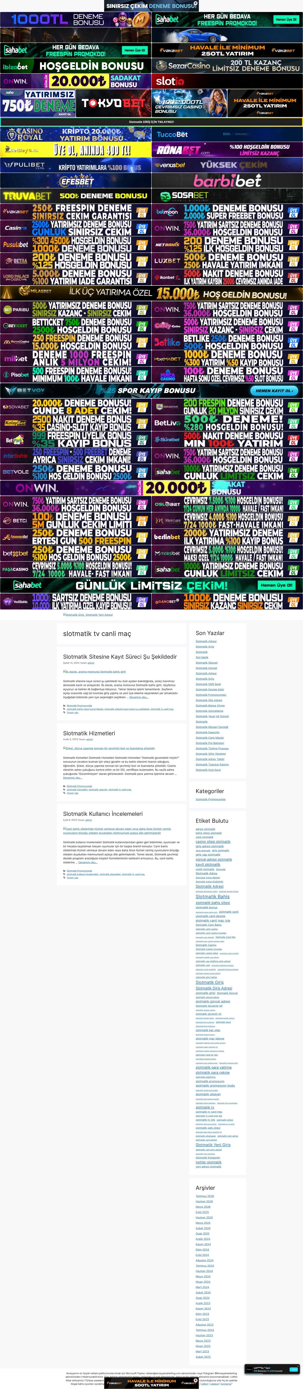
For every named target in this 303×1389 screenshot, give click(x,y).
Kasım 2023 (203, 1308)
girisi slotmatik (203, 850)
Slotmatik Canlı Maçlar (210, 737)
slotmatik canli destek (210, 916)
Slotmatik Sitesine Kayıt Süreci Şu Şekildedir (120, 656)
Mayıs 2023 (203, 1340)
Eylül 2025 (202, 1212)
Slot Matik (202, 657)
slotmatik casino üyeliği (229, 953)
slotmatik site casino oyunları (207, 1099)
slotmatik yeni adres (227, 1136)
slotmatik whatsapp (206, 1136)
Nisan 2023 (203, 1346)
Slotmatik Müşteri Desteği (212, 727)
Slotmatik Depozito (208, 732)
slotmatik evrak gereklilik (206, 970)
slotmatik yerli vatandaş (205, 1154)
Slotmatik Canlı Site (225, 937)
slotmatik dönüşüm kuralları (223, 965)
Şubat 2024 (203, 1292)
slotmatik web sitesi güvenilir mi (209, 1132)
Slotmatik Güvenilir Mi (209, 1005)
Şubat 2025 (203, 1228)
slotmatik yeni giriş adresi (209, 1149)
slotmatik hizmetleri (77, 789)
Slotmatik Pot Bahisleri (210, 743)
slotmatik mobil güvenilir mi (207, 1047)
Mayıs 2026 (203, 1206)
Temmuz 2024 (205, 1265)
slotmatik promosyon (210, 1081)
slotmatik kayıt (223, 1022)
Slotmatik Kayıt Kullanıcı (205, 1026)
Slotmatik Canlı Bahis (209, 924)
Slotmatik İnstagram (208, 1157)
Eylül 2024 (202, 1255)
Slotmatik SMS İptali (208, 684)
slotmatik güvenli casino (205, 1010)
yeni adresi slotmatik (208, 1166)
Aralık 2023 (203, 1303)
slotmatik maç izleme (210, 1038)
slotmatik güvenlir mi (208, 1013)
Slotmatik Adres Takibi (210, 759)
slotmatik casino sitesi (207, 953)
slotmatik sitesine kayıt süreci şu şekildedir (126, 709)
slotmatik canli (228, 911)
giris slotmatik (220, 850)
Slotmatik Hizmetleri (89, 733)
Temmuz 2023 (205, 1330)
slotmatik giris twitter (206, 977)
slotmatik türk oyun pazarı (206, 1124)
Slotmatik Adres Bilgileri (208, 877)
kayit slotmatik (208, 864)
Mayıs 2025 (203, 1222)
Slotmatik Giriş (205, 646)
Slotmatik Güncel (206, 668)
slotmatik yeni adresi (206, 1140)
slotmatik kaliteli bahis (205, 1018)
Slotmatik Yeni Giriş (213, 1145)
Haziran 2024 (204, 1271)
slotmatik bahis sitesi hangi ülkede (85, 709)
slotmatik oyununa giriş (228, 1063)
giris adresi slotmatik (210, 846)
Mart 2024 (202, 1287)
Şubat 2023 (203, 1356)
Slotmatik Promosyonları (211, 694)
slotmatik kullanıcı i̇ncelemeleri (82, 874)
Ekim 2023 (202, 1314)
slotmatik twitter (225, 1120)
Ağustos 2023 (205, 1324)
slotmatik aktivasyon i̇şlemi (206, 891)
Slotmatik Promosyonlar (79, 705)
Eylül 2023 (202, 1319)
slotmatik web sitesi (208, 1127)
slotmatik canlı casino (207, 929)
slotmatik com (203, 965)
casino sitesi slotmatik (213, 842)
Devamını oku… (139, 697)
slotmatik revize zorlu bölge (207, 1090)
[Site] (75, 212)
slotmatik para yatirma (214, 1067)
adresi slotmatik (205, 829)
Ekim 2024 (202, 1249)
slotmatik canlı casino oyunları (211, 933)
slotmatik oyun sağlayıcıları (207, 1063)
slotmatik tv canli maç (162, 709)
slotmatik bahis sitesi (213, 903)
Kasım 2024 (203, 1244)
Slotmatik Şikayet (207, 662)
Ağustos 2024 (205, 1260)
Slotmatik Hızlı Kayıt (208, 769)
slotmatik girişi (205, 993)
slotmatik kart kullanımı (205, 1022)
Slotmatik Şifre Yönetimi (211, 753)
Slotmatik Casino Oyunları (209, 949)
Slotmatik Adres (206, 873)
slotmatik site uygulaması (227, 1103)
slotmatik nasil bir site (207, 1054)
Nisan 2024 (203, 1281)
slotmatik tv (205, 1107)
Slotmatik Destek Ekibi (210, 689)
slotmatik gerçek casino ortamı (208, 973)
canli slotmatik (204, 837)
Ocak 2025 (202, 1233)
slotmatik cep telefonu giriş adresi (213, 961)
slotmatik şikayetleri (110, 874)
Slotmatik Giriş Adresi (214, 988)
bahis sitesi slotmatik (209, 833)
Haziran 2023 (204, 1335)
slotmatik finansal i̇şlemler (227, 970)
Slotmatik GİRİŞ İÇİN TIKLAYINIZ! (151, 122)
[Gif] (151, 293)
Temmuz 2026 (205, 1196)
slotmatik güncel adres (207, 997)
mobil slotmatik (205, 869)
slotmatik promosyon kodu (215, 1085)
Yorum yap (72, 712)
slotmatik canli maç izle (213, 920)
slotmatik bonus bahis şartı (206, 912)
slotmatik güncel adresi (213, 1001)
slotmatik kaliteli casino (224, 1018)
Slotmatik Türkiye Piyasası (212, 748)
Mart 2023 (202, 1351)
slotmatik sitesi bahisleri (205, 1103)
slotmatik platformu (206, 1077)
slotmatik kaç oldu (208, 1030)
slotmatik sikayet (208, 1094)
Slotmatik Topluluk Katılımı (212, 764)
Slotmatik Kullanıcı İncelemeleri (103, 813)
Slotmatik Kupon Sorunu (205, 1035)
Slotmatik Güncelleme (209, 711)
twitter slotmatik (209, 1162)
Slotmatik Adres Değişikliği (209, 881)
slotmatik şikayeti (98, 789)
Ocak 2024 (203, 1297)
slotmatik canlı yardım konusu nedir (210, 941)
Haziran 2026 (204, 1201)
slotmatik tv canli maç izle (209, 1115)
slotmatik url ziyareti (226, 1124)
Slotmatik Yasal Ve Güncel (212, 716)
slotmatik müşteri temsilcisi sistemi (210, 1051)
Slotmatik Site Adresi (209, 700)
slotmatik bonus (206, 907)
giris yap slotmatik (208, 854)
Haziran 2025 (204, 1217)
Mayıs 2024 (203, 1276)
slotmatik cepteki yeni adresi (207, 957)
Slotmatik (202, 652)
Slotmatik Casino (206, 945)
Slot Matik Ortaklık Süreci (206, 1059)
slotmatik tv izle (205, 1119)
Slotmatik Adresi (206, 641)
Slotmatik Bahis (213, 896)
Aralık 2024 (203, 1239)
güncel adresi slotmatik (214, 859)
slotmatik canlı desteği (205, 937)
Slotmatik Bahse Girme (210, 705)
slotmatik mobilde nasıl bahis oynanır (211, 1043)
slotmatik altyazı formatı (228, 891)
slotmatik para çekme (213, 1072)
